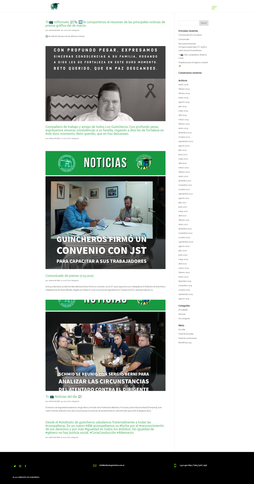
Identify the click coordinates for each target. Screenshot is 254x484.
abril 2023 (182, 115)
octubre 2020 (184, 237)
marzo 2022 (183, 167)
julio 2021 (182, 202)
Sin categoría (74, 30)
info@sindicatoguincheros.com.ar (111, 465)
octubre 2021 (184, 189)
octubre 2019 (184, 290)
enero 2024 (183, 98)
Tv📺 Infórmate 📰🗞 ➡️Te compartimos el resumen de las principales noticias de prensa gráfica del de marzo (105, 24)
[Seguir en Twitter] (15, 466)
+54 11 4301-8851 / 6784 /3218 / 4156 (193, 465)
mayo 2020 (183, 259)
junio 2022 (182, 154)
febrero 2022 (184, 172)
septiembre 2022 (185, 141)
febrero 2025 (184, 89)
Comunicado (183, 39)
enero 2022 (183, 176)
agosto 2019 (183, 298)
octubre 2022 (184, 137)
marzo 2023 (183, 119)
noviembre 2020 (185, 233)
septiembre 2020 (185, 242)
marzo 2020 (183, 268)
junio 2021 (182, 207)
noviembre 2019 (185, 285)
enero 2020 (183, 277)
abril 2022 (182, 163)
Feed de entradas (186, 334)
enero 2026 (183, 84)
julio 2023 (182, 106)
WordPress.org (184, 342)
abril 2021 (182, 215)
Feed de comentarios (187, 338)
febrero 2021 (183, 220)
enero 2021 (183, 224)
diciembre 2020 (185, 229)
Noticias (182, 314)
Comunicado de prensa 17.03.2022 (70, 276)
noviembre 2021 (185, 185)
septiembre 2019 (185, 294)
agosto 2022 (184, 146)
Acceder (181, 329)
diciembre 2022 (185, 132)
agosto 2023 (183, 102)
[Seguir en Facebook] (25, 466)
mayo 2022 (183, 159)
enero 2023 (183, 128)
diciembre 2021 (184, 181)
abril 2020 (182, 264)
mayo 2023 (183, 111)
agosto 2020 (184, 246)
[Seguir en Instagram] (20, 466)
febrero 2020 (184, 272)
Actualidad (183, 310)
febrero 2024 (184, 93)
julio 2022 (182, 150)
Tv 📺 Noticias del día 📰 (64, 397)
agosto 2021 (183, 198)
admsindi (52, 30)
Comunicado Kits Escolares (190, 35)
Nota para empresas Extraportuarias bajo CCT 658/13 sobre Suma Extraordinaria (192, 47)
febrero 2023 (184, 124)
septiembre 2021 (185, 194)
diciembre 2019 (184, 281)
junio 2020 (182, 255)
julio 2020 (182, 250)
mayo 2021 (183, 211)
